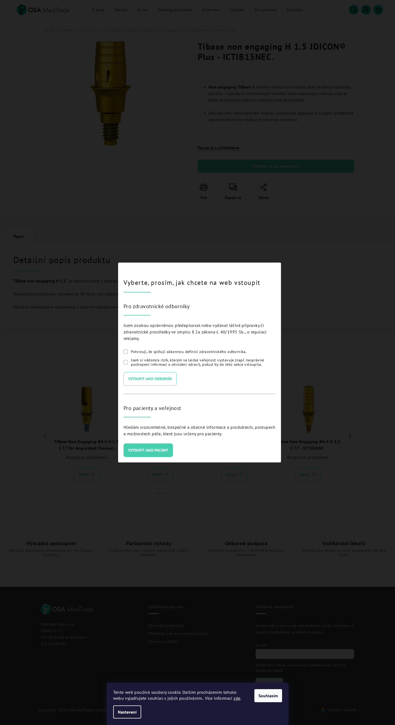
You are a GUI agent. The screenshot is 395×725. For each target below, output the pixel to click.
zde (236, 698)
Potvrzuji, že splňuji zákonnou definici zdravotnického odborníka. (189, 351)
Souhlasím (268, 695)
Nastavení (127, 712)
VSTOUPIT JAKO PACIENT (148, 450)
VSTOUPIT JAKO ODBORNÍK (150, 378)
